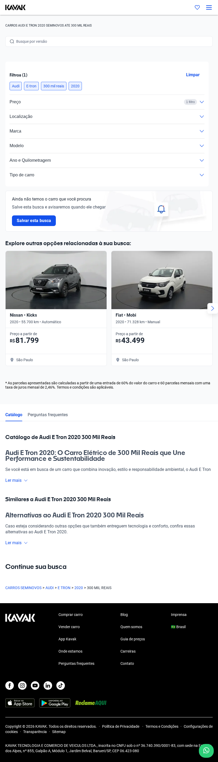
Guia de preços (132, 639)
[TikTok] (60, 685)
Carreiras (128, 651)
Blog (124, 614)
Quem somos (131, 627)
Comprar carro (70, 614)
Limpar (193, 74)
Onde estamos (70, 651)
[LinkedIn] (48, 685)
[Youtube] (35, 685)
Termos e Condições (161, 726)
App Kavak (67, 639)
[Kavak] (13, 7)
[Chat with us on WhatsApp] (206, 751)
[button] (16, 86)
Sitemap (59, 732)
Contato (127, 663)
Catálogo (13, 414)
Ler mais (13, 480)
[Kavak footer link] (20, 639)
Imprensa (179, 614)
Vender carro (69, 627)
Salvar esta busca (34, 220)
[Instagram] (22, 685)
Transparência (35, 732)
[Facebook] (9, 685)
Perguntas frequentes (48, 414)
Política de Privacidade (121, 726)
